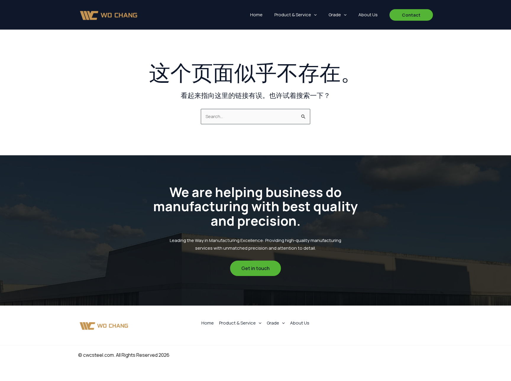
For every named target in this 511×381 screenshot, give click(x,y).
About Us (368, 15)
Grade (335, 15)
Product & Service (292, 15)
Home (256, 15)
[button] (314, 15)
